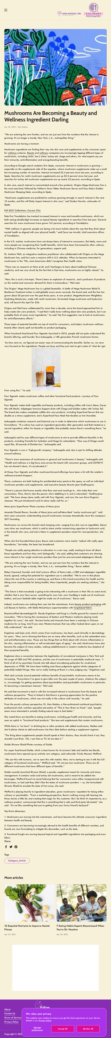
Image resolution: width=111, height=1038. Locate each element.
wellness (12, 153)
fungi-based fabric (83, 607)
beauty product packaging (88, 604)
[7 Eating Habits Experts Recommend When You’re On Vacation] (82, 903)
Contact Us (9, 1013)
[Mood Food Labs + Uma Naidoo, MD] (80, 10)
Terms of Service (12, 1017)
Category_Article (17, 860)
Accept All (62, 1028)
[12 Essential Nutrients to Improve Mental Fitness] (29, 903)
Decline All (88, 1028)
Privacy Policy (45, 1020)
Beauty (30, 153)
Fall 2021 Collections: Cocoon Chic (22, 210)
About (7, 1009)
